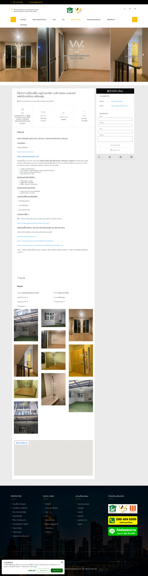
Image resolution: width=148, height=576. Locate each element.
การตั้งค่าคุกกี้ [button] (31, 570)
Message (101, 135)
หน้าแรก (23, 19)
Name (100, 116)
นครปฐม (81, 508)
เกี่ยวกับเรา (111, 19)
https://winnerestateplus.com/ (28, 156)
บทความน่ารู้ (17, 532)
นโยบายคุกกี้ (33, 566)
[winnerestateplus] (74, 10)
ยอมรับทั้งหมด (57, 570)
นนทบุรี (80, 512)
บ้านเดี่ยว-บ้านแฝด (19, 504)
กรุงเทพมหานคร (83, 504)
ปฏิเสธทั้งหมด (44, 570)
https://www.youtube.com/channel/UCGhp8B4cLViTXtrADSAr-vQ (40, 245)
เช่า (63, 19)
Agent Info (116, 150)
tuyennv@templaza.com (119, 106)
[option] (74, 55)
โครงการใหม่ (17, 528)
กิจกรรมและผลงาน (94, 19)
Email (100, 129)
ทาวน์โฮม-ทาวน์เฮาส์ (20, 508)
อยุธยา (80, 524)
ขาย (54, 19)
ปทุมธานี (80, 516)
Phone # (101, 122)
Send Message (115, 145)
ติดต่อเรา (23, 25)
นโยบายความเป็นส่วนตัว (21, 536)
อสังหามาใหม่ (76, 19)
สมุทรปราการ (82, 520)
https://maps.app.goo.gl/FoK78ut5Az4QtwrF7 (33, 223)
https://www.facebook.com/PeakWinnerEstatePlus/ (35, 241)
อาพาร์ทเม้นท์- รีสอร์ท (20, 524)
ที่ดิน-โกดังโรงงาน (19, 520)
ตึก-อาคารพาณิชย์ (19, 512)
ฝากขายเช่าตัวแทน (39, 19)
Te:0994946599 (117, 101)
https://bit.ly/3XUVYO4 (25, 152)
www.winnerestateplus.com (26, 236)
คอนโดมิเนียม (17, 516)
